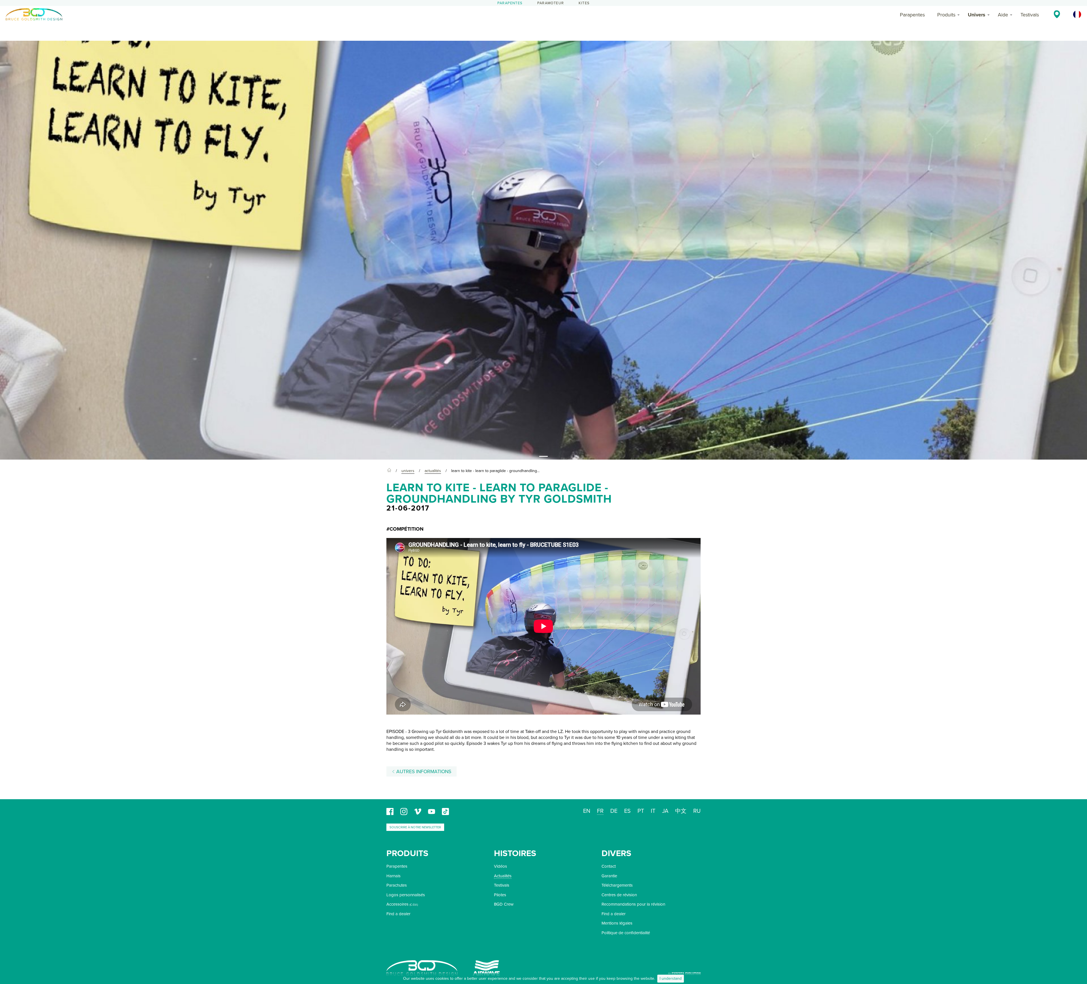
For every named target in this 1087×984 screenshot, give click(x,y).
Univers (976, 15)
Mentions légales (617, 923)
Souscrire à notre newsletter (415, 827)
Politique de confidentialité (626, 932)
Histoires (515, 853)
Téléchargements (617, 885)
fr (600, 811)
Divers (616, 853)
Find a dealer (398, 913)
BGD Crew (503, 904)
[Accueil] (389, 470)
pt (640, 811)
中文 (680, 811)
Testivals (1029, 15)
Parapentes (510, 3)
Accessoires (397, 904)
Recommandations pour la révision (633, 904)
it (653, 811)
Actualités (503, 875)
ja (665, 811)
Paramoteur (550, 3)
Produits (946, 15)
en (586, 811)
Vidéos (500, 866)
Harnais (393, 875)
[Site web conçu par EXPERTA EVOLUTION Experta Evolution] (684, 971)
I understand (671, 978)
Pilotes (500, 894)
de (613, 811)
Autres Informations (423, 772)
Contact (609, 866)
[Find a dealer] (1057, 14)
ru (697, 811)
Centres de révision (619, 894)
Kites (584, 3)
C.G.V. (413, 904)
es (627, 811)
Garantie (609, 875)
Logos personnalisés (405, 894)
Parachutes (396, 885)
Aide (1003, 15)
